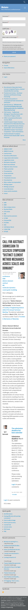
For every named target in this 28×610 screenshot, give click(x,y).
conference (6, 276)
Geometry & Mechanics (10, 155)
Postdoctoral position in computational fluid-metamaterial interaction (13, 100)
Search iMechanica (9, 68)
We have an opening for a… (11, 541)
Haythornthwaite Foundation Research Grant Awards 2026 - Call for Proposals (14, 135)
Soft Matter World (9, 227)
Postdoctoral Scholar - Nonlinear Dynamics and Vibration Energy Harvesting (13, 95)
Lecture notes (8, 527)
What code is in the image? (9, 37)
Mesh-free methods (9, 164)
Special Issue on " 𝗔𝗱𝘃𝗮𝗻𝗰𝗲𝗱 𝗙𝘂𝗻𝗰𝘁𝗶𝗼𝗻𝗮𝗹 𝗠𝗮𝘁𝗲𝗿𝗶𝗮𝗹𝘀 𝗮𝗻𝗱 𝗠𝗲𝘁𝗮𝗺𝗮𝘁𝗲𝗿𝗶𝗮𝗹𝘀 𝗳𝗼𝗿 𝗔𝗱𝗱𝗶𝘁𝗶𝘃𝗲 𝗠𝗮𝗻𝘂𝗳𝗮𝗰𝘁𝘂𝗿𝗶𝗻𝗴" (13, 107)
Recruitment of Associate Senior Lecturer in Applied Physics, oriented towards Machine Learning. (14, 89)
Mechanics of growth (9, 162)
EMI (5, 214)
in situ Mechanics (8, 189)
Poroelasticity (8, 171)
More (24, 140)
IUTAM (6, 218)
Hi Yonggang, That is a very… (12, 581)
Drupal (2, 602)
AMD (5, 205)
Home (3, 237)
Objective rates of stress (10, 167)
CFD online (7, 211)
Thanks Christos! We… (10, 573)
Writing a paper (8, 184)
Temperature (7, 175)
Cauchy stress (8, 153)
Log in (14, 484)
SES (5, 225)
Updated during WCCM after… (12, 545)
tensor (6, 193)
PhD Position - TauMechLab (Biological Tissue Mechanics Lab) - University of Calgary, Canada (13, 114)
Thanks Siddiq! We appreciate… (13, 563)
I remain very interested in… (12, 553)
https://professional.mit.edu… (12, 549)
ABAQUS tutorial (8, 151)
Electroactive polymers (10, 216)
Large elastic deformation (11, 158)
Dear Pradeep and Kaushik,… (12, 577)
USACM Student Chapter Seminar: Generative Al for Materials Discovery (14, 123)
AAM (5, 202)
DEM (3, 279)
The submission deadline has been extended (17, 430)
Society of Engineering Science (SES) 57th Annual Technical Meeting (13, 310)
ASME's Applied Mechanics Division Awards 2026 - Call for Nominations (13, 127)
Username (5, 16)
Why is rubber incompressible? (12, 182)
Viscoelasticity (8, 180)
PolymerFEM (7, 220)
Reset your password (9, 56)
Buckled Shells (8, 209)
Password (5, 22)
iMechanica (4, 7)
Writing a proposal (9, 187)
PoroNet (6, 222)
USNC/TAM (7, 229)
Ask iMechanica (8, 514)
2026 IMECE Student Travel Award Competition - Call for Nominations (13, 130)
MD (3, 285)
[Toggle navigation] (25, 7)
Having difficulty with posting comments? (12, 517)
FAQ (5, 531)
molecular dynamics (8, 288)
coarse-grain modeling (9, 290)
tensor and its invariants (10, 191)
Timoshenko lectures (10, 178)
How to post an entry (10, 522)
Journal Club (7, 525)
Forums (6, 65)
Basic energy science (9, 207)
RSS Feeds (7, 529)
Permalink (14, 494)
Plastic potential (8, 169)
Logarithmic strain (9, 160)
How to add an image (9, 520)
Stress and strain (8, 173)
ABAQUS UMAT (8, 149)
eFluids (6, 231)
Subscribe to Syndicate (3, 592)
